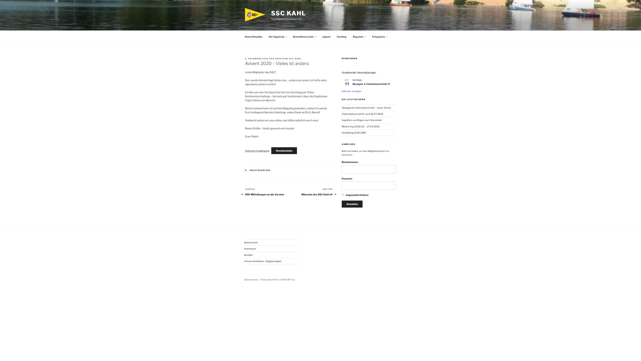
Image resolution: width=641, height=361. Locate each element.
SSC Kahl (288, 13)
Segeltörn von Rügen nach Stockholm (362, 120)
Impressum (250, 248)
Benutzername (350, 162)
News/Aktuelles (253, 36)
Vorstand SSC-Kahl (288, 58)
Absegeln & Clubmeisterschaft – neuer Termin (366, 107)
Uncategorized (260, 170)
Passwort (347, 178)
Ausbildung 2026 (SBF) (354, 132)
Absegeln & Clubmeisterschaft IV (371, 84)
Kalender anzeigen (352, 91)
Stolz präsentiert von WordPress (277, 279)
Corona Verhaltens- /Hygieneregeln (262, 261)
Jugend (326, 36)
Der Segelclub (276, 36)
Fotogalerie (378, 36)
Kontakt (248, 255)
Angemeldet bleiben (356, 195)
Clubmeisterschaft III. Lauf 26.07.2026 (362, 113)
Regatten (358, 36)
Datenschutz (251, 242)
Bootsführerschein (303, 36)
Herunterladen (284, 150)
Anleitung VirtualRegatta (257, 151)
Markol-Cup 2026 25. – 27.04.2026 (361, 126)
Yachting (342, 36)
